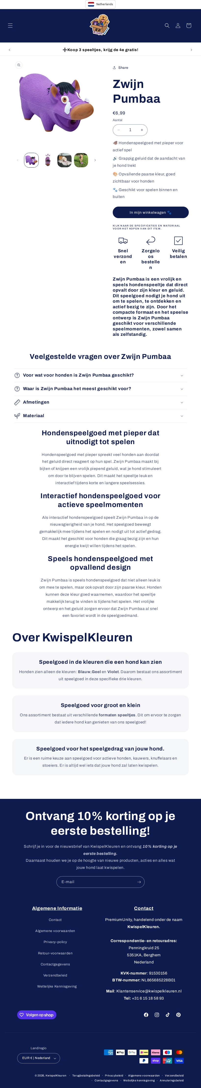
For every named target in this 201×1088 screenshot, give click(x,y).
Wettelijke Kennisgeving (57, 986)
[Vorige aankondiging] (9, 49)
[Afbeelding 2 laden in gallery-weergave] (48, 160)
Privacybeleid (114, 1075)
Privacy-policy (55, 942)
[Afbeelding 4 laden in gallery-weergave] (81, 160)
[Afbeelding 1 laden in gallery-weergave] (31, 160)
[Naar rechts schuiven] (95, 160)
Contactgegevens (55, 964)
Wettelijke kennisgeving (139, 1080)
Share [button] (123, 68)
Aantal (117, 120)
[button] (10, 25)
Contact (55, 920)
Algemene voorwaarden (55, 931)
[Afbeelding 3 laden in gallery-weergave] (64, 160)
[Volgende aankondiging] (191, 49)
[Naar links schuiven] (17, 160)
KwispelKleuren (56, 1075)
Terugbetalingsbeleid (86, 1075)
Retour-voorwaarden (55, 953)
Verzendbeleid (55, 975)
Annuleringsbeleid (172, 1080)
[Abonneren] (139, 882)
